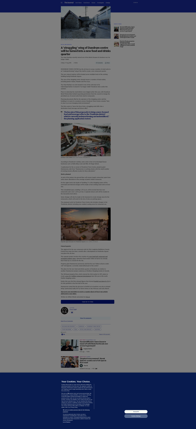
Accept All (136, 411)
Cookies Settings (136, 416)
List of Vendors (66, 422)
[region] (98, 401)
